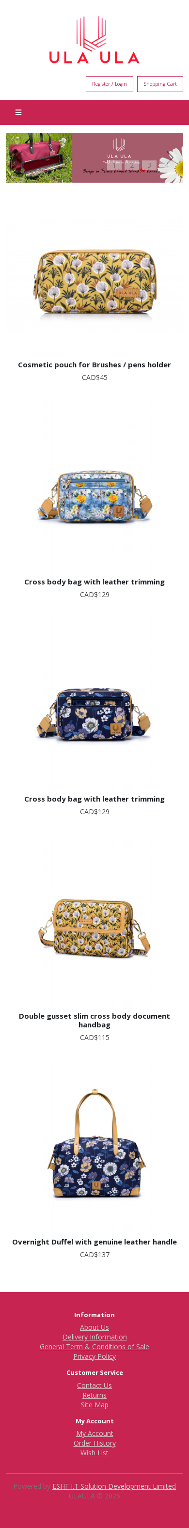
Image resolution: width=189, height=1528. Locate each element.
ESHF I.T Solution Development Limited (114, 1486)
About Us (94, 1327)
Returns (94, 1395)
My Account (94, 1433)
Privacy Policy (94, 1356)
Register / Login (109, 83)
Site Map (95, 1404)
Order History (95, 1443)
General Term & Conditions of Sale (94, 1346)
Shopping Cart (160, 83)
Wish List (94, 1452)
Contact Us (94, 1385)
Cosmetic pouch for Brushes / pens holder (94, 364)
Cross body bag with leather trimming (94, 581)
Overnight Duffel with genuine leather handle (94, 1241)
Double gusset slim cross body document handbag (94, 1020)
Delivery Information (95, 1336)
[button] (19, 158)
